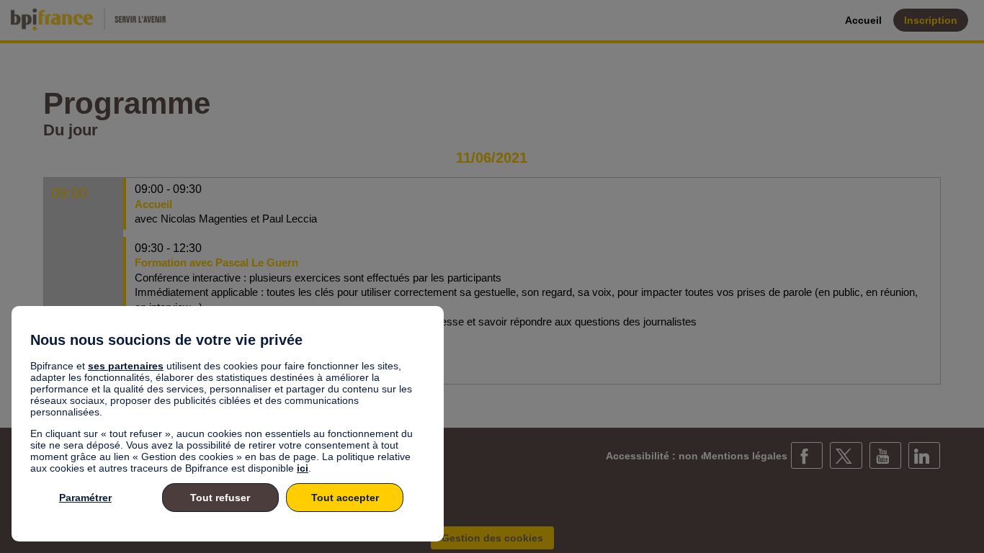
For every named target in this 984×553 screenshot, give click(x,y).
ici (302, 468)
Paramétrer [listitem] (85, 497)
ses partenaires (126, 366)
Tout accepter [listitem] (345, 497)
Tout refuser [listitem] (220, 497)
